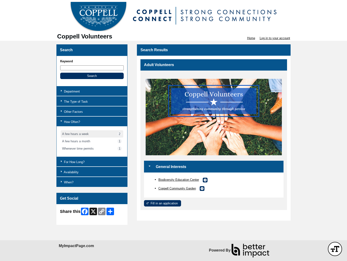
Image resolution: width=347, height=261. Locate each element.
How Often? (71, 122)
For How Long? (74, 162)
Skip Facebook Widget (75, 219)
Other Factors (73, 112)
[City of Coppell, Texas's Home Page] (173, 16)
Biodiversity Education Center (178, 179)
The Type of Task (75, 101)
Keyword (66, 61)
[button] (92, 76)
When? (68, 182)
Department (71, 91)
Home (251, 38)
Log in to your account (275, 38)
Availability (71, 172)
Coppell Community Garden (177, 188)
